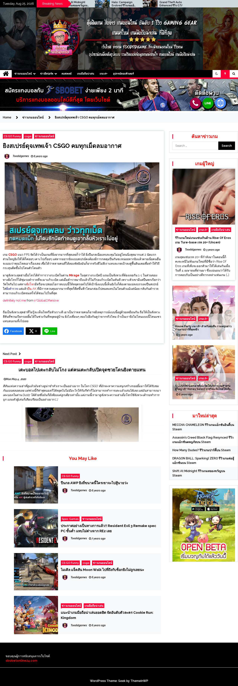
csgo (28, 136)
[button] (217, 73)
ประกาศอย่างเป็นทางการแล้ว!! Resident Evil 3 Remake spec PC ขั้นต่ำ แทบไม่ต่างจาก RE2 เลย (108, 528)
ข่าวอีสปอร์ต (46, 73)
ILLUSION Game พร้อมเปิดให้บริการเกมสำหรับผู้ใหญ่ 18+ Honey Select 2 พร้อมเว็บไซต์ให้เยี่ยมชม (203, 388)
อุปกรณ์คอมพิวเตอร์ (123, 73)
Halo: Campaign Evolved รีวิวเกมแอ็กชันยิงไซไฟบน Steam (89, 4)
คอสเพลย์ (67, 73)
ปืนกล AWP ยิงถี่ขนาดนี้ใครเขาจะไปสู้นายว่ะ (94, 483)
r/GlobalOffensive (46, 300)
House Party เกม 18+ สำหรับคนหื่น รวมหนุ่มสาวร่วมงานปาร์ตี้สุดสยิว (203, 328)
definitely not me (14, 300)
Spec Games (70, 518)
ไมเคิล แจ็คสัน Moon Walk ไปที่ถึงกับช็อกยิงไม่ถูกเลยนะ (102, 570)
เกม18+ (103, 73)
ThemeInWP (139, 681)
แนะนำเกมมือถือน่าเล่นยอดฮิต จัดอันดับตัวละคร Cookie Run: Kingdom (107, 615)
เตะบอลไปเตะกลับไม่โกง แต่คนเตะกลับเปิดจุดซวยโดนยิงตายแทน (82, 369)
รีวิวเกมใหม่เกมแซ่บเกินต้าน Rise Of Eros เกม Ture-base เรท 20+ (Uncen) (203, 240)
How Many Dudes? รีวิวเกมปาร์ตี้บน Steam (201, 450)
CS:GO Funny (12, 136)
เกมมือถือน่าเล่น (85, 73)
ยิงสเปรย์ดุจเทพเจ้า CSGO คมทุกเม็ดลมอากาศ (62, 145)
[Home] (6, 73)
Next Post (10, 354)
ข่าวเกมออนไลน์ (23, 73)
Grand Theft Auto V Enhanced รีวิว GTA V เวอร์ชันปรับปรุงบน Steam (138, 4)
